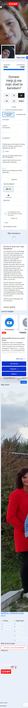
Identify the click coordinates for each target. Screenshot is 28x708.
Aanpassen (13, 368)
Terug (6, 222)
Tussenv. (4, 126)
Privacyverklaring (21, 624)
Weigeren (14, 374)
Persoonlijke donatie (8, 114)
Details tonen (19, 358)
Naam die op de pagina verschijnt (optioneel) (12, 171)
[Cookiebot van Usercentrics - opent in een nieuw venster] (19, 333)
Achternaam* (6, 127)
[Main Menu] (0, 1)
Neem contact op (21, 640)
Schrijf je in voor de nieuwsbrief (14, 647)
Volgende (14, 179)
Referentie (7, 200)
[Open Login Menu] (1, 7)
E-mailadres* (6, 138)
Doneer (23, 382)
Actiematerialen (8, 624)
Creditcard (8, 197)
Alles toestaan (14, 363)
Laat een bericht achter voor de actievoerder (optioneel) (11, 161)
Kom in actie (7, 629)
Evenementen (7, 626)
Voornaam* (5, 119)
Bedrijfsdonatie (21, 114)
